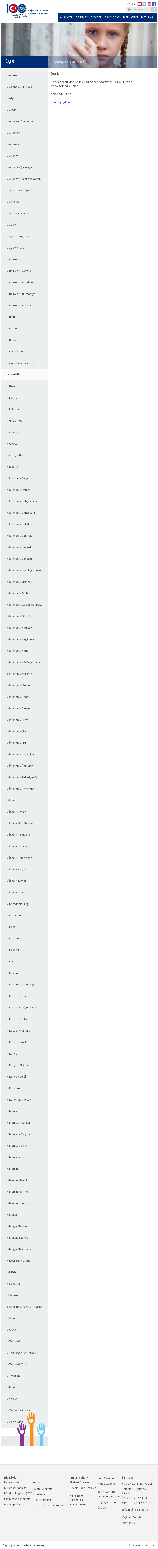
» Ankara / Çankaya (19, 167)
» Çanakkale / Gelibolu (21, 363)
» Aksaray (13, 133)
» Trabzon (13, 1376)
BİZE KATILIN (130, 17)
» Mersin (12, 1168)
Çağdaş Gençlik (131, 1517)
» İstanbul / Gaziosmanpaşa (24, 604)
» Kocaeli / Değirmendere (23, 1007)
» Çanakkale (15, 351)
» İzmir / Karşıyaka (18, 835)
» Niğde (11, 1272)
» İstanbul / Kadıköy (19, 628)
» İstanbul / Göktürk (19, 616)
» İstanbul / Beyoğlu (19, 558)
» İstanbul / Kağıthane (21, 639)
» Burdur (12, 328)
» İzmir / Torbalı (16, 881)
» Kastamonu (15, 938)
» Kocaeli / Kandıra (18, 1030)
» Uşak (11, 1387)
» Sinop (11, 1318)
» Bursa (12, 340)
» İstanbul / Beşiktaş (19, 535)
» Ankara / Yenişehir (19, 190)
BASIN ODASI (112, 17)
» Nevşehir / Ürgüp (18, 1261)
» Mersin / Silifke (17, 1191)
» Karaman (14, 915)
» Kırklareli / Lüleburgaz (22, 984)
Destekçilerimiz (42, 1489)
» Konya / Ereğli (16, 1076)
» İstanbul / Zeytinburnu (22, 789)
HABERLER (76, 1500)
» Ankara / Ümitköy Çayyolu (24, 179)
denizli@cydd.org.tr (63, 102)
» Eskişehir (13, 409)
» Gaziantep (14, 420)
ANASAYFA (66, 17)
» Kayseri (13, 950)
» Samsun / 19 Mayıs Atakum (25, 1307)
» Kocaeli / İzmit (17, 996)
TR (133, 4)
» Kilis (10, 961)
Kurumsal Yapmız (15, 1488)
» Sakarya (13, 1284)
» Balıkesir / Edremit (19, 305)
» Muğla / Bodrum (18, 1226)
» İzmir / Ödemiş (17, 846)
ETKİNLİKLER (78, 1504)
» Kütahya (13, 1088)
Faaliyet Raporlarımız (17, 1499)
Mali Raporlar (12, 1504)
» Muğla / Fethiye (17, 1237)
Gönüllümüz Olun (109, 1496)
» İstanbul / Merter (18, 685)
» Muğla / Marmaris (19, 1249)
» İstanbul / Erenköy (19, 581)
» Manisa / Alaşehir (19, 1134)
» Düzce (12, 386)
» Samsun (13, 1295)
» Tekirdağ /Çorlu (18, 1364)
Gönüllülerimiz (42, 1500)
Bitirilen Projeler (79, 1482)
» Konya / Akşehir (18, 1065)
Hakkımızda (11, 1482)
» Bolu (11, 317)
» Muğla (12, 1214)
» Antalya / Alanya (18, 213)
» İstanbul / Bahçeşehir (21, 512)
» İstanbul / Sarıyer (19, 708)
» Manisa (13, 1111)
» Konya (12, 1053)
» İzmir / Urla (15, 892)
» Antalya (13, 202)
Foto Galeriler (106, 1478)
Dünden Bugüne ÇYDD (18, 1493)
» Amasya (13, 144)
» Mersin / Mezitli (17, 1180)
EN (129, 4)
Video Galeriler (107, 1483)
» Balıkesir (13, 259)
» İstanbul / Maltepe (19, 674)
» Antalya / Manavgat (20, 121)
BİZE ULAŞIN (148, 17)
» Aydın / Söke (16, 248)
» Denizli (13, 374)
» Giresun (13, 443)
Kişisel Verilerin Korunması (49, 1505)
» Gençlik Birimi (16, 455)
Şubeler (103, 1507)
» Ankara (12, 156)
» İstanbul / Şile (16, 731)
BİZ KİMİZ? (82, 17)
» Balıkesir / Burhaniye (21, 294)
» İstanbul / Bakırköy (20, 524)
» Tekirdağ (13, 1341)
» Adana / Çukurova (19, 87)
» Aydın (11, 225)
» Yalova (12, 1399)
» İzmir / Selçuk (16, 869)
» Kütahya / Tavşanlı (19, 1099)
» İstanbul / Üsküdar (20, 766)
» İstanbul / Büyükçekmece (24, 570)
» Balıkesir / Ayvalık (19, 271)
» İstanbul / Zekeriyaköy (22, 777)
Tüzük (37, 1483)
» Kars (11, 927)
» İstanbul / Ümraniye (20, 754)
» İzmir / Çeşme (16, 812)
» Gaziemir (14, 432)
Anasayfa (60, 62)
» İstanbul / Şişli (16, 743)
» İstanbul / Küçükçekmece (24, 662)
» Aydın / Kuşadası (18, 236)
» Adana (12, 75)
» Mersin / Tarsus (18, 1203)
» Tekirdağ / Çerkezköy (21, 1353)
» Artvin (11, 110)
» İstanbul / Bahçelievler (22, 501)
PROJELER (96, 17)
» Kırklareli (13, 973)
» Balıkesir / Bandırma (20, 282)
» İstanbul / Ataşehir (19, 478)
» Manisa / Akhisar (18, 1122)
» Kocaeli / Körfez (18, 1042)
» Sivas (11, 1330)
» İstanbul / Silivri (17, 720)
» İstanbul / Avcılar (18, 489)
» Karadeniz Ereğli (18, 904)
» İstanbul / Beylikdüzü (21, 547)
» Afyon (12, 98)
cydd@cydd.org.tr (144, 1502)
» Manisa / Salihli (17, 1145)
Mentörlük (128, 1523)
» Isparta (12, 466)
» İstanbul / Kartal (18, 651)
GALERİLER (77, 1496)
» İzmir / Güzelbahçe (20, 823)
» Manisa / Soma (17, 1157)
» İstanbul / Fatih (17, 593)
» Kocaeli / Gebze (18, 1019)
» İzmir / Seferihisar (19, 858)
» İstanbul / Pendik (18, 697)
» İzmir (11, 800)
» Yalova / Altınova (18, 1410)
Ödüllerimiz (40, 1494)
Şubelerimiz (76, 62)
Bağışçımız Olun (107, 1502)
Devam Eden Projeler (83, 1488)
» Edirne (12, 397)
